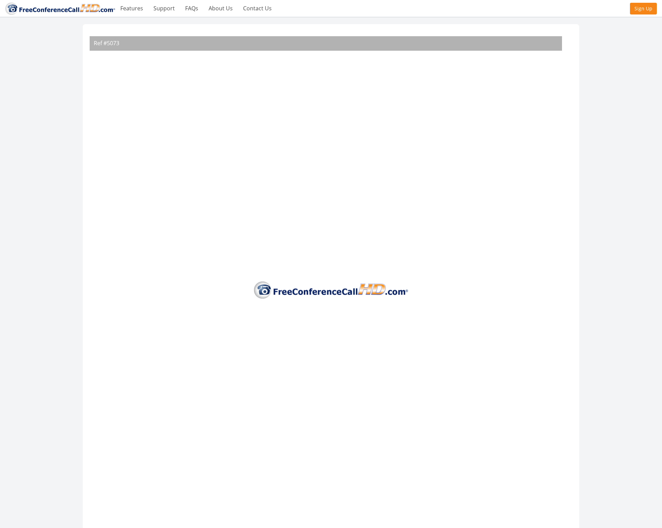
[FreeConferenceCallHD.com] (60, 8)
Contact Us (257, 8)
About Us (221, 8)
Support (164, 8)
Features (131, 8)
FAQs (191, 8)
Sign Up (643, 8)
